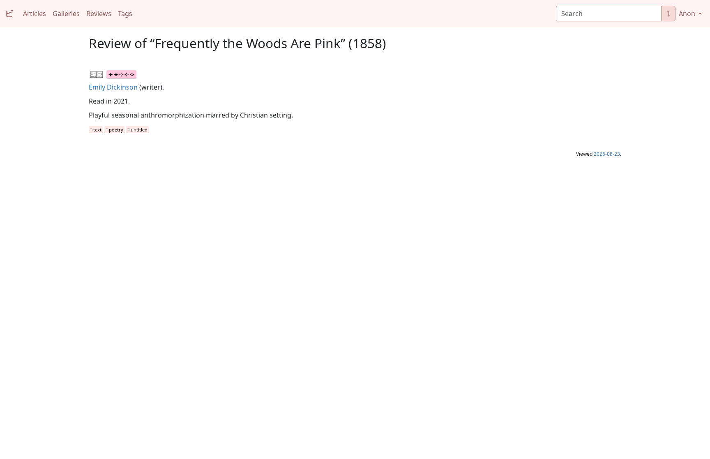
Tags (125, 13)
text (97, 130)
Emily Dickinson (113, 87)
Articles (34, 13)
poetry (116, 130)
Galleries (66, 13)
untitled (139, 130)
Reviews (98, 13)
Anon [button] (688, 13)
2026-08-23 (607, 153)
